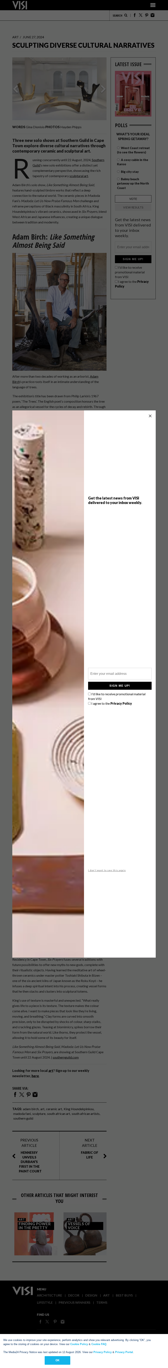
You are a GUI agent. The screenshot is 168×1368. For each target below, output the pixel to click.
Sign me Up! (119, 685)
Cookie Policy (79, 1344)
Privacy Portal (124, 1352)
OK (57, 1360)
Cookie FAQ (98, 1344)
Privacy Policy (102, 1352)
